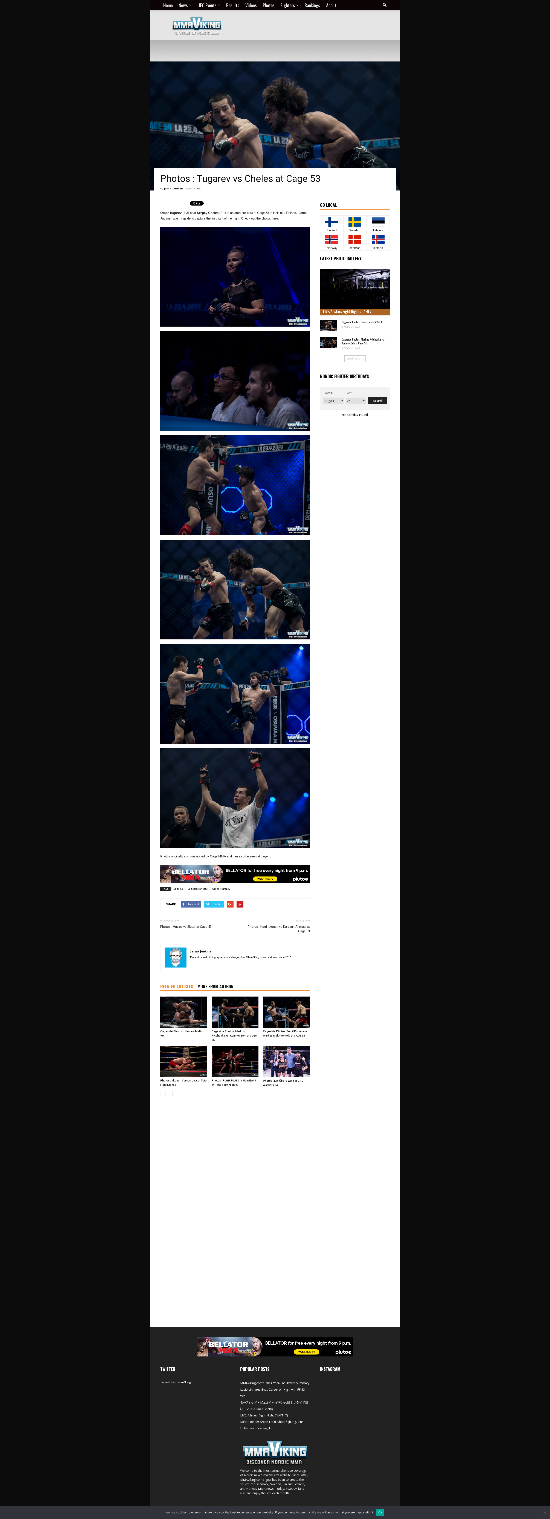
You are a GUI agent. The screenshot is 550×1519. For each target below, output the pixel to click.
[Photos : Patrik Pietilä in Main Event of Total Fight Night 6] (235, 1061)
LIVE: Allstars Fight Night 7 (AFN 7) (348, 311)
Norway (331, 248)
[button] (384, 5)
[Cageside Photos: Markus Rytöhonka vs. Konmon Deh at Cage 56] (235, 1012)
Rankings (312, 5)
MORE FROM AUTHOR (215, 986)
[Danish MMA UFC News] (355, 239)
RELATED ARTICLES (176, 986)
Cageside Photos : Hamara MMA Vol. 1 (362, 322)
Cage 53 (178, 888)
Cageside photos (198, 888)
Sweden (354, 230)
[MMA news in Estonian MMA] (378, 222)
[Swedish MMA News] (332, 222)
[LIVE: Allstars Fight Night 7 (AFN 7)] (355, 292)
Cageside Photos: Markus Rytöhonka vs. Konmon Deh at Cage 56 (234, 1035)
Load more (353, 358)
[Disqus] (235, 1160)
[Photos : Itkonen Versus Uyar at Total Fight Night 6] (183, 1061)
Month (329, 392)
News (183, 5)
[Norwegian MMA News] (332, 239)
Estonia (378, 230)
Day (349, 392)
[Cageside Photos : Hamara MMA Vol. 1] (183, 1012)
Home (168, 5)
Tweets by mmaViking (175, 1382)
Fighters (288, 5)
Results (232, 5)
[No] (544, 1512)
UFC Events (207, 5)
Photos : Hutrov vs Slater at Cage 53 (186, 927)
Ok (380, 1512)
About (331, 5)
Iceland (378, 248)
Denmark (354, 248)
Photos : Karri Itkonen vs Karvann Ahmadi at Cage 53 (279, 929)
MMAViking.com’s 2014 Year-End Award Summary (274, 1383)
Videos (251, 5)
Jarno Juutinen (173, 188)
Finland (332, 230)
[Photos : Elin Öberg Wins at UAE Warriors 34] (286, 1061)
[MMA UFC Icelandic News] (378, 239)
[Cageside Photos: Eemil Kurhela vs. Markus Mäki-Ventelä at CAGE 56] (286, 1012)
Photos (269, 5)
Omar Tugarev (221, 888)
